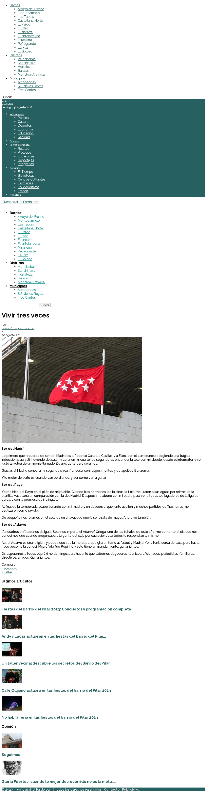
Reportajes (26, 160)
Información (17, 114)
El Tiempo (25, 172)
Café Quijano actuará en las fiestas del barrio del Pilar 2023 (56, 690)
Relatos (23, 149)
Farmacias (25, 183)
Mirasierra (25, 40)
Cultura (23, 122)
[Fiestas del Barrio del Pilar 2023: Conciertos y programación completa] (12, 601)
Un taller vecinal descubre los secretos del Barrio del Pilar (56, 663)
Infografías (26, 164)
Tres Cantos (27, 90)
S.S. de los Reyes (30, 86)
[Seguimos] (12, 746)
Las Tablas (26, 17)
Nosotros (15, 195)
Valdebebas (27, 59)
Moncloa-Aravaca (31, 74)
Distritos (16, 55)
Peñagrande (27, 44)
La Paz (23, 47)
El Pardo (24, 24)
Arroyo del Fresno (31, 9)
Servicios (15, 168)
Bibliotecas (26, 175)
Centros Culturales (31, 179)
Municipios (17, 78)
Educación (26, 133)
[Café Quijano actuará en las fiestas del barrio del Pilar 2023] (12, 682)
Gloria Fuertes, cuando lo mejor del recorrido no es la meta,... (59, 781)
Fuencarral (25, 32)
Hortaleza (25, 67)
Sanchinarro (26, 63)
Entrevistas (26, 156)
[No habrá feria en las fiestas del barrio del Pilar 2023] (12, 709)
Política (23, 118)
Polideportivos (28, 187)
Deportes (25, 125)
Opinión (14, 141)
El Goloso (25, 51)
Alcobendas (27, 82)
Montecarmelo (29, 13)
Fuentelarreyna (29, 36)
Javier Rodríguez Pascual (18, 328)
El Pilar (23, 28)
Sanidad (24, 137)
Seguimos (11, 754)
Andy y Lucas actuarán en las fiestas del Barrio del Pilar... (54, 636)
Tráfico (23, 191)
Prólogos (24, 152)
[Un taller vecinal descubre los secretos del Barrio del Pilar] (12, 655)
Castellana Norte (30, 20)
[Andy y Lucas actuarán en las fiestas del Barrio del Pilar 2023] (12, 628)
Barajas (23, 71)
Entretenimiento (20, 145)
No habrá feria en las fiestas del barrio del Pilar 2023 (50, 717)
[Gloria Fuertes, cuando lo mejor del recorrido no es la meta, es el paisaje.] (12, 774)
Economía (25, 129)
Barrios (15, 5)
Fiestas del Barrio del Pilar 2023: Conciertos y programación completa (66, 609)
